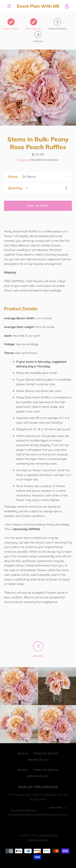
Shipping (22, 160)
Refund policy (38, 759)
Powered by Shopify (38, 839)
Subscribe (55, 807)
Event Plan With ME (38, 6)
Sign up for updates (38, 787)
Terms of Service (46, 753)
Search (22, 753)
